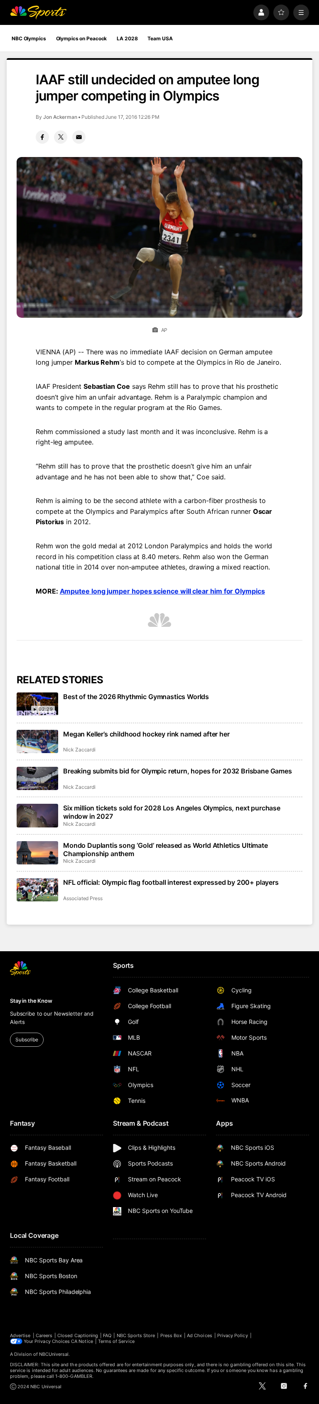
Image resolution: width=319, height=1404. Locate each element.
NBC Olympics (29, 38)
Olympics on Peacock (81, 38)
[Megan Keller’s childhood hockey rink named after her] (37, 741)
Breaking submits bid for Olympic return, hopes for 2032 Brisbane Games (177, 771)
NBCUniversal (54, 1354)
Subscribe (26, 1039)
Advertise (20, 1335)
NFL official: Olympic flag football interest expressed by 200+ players (171, 882)
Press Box (171, 1335)
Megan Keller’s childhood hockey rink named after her (146, 734)
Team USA (159, 38)
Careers (44, 1335)
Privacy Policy (232, 1335)
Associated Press (83, 898)
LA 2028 (127, 38)
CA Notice (82, 1341)
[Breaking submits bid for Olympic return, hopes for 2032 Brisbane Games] (37, 778)
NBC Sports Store (136, 1335)
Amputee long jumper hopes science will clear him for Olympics (162, 591)
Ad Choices (199, 1335)
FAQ (107, 1335)
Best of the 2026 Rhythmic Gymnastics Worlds (136, 696)
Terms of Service (116, 1341)
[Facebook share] (42, 137)
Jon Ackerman (60, 117)
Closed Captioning (77, 1335)
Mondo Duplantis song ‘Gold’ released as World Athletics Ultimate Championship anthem (165, 849)
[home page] (38, 12)
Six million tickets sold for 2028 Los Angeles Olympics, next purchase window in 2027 (171, 812)
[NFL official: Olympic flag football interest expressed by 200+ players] (37, 889)
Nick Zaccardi (79, 749)
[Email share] (79, 137)
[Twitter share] (60, 137)
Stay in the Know (31, 1000)
